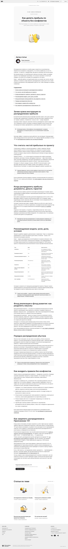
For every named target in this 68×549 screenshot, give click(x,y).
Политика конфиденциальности (30, 529)
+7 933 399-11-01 (54, 528)
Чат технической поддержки (56, 529)
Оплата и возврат (28, 539)
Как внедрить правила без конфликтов (25, 103)
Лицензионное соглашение (29, 531)
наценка (16, 433)
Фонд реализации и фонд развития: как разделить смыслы (30, 98)
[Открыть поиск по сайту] (38, 1)
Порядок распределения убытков (23, 101)
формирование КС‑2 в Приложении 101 (29, 453)
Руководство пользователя (7, 529)
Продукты (4, 531)
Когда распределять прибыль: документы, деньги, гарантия (30, 94)
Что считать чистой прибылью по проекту (26, 92)
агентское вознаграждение (25, 433)
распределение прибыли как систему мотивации (30, 139)
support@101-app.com (54, 531)
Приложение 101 (5, 528)
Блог (3, 534)
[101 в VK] (52, 536)
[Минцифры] (6, 546)
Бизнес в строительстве (22, 499)
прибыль (50, 432)
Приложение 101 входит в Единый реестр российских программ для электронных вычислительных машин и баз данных (22, 546)
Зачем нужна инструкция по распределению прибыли (29, 90)
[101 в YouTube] (55, 536)
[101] (2, 1)
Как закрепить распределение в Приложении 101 (27, 105)
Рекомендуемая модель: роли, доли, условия (26, 96)
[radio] (61, 1)
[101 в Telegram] (58, 536)
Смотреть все (50, 481)
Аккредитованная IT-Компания (30, 528)
